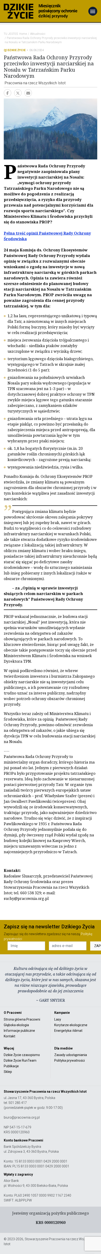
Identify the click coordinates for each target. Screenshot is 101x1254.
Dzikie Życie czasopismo (22, 1055)
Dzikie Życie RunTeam (20, 1060)
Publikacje (11, 1066)
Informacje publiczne (19, 1030)
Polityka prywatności (69, 1060)
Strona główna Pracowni (22, 1019)
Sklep (8, 1072)
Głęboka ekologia (16, 1025)
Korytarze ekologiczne (70, 1025)
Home (23, 33)
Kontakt (9, 1036)
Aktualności (37, 33)
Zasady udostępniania (70, 1055)
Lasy (57, 1019)
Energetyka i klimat (68, 1030)
